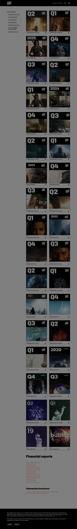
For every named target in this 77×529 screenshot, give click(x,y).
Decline (17, 524)
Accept (9, 524)
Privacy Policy (58, 515)
